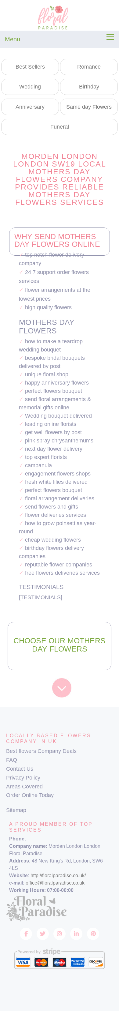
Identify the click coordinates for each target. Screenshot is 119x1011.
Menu (12, 39)
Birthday (89, 87)
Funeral (59, 127)
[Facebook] (26, 934)
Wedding (30, 87)
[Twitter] (43, 934)
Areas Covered (24, 787)
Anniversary (30, 107)
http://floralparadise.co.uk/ (58, 875)
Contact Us (19, 769)
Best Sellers (30, 67)
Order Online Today (30, 795)
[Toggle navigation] (110, 37)
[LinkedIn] (76, 934)
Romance (89, 67)
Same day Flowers (89, 107)
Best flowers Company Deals (41, 751)
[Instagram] (59, 934)
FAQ (11, 760)
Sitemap (16, 810)
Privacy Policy (23, 778)
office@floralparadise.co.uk (55, 882)
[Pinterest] (93, 934)
